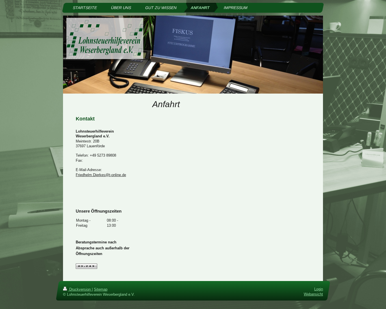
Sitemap (100, 289)
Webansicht (313, 294)
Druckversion (80, 289)
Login (318, 289)
